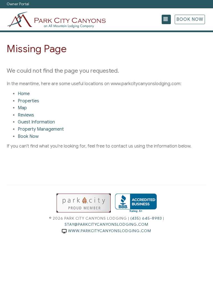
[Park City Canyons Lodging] (56, 19)
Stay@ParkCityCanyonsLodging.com (106, 224)
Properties (28, 101)
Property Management (41, 129)
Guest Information (36, 122)
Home (24, 94)
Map (22, 108)
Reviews (26, 115)
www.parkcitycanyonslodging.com (109, 230)
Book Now (189, 19)
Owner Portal (18, 4)
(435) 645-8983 (146, 218)
